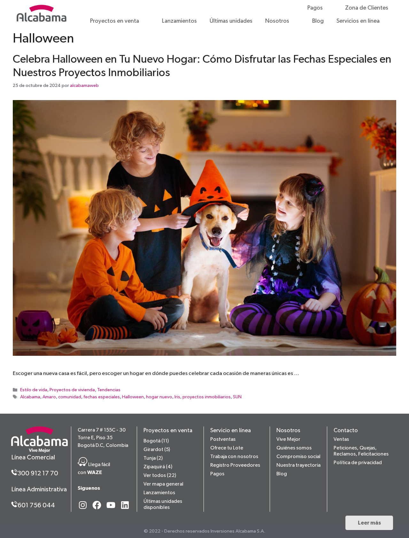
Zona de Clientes (366, 8)
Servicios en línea (358, 21)
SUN (237, 397)
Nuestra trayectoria (298, 465)
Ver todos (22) (159, 475)
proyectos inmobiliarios (206, 397)
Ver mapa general (163, 484)
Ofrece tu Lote (226, 448)
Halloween (133, 397)
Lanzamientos (179, 21)
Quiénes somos (294, 448)
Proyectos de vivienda (72, 390)
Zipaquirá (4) (157, 467)
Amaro (49, 397)
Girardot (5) (156, 449)
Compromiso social (298, 456)
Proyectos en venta (114, 21)
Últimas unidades (231, 21)
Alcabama (30, 397)
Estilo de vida (33, 390)
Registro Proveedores (235, 465)
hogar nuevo (159, 397)
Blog (318, 21)
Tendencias (108, 390)
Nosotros (277, 21)
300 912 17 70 (38, 473)
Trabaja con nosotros (234, 456)
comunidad (69, 397)
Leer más (369, 523)
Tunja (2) (153, 458)
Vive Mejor (288, 439)
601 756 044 (36, 505)
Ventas (341, 439)
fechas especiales (101, 397)
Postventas (222, 439)
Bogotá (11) (156, 441)
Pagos (315, 8)
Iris (177, 397)
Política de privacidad (358, 462)
